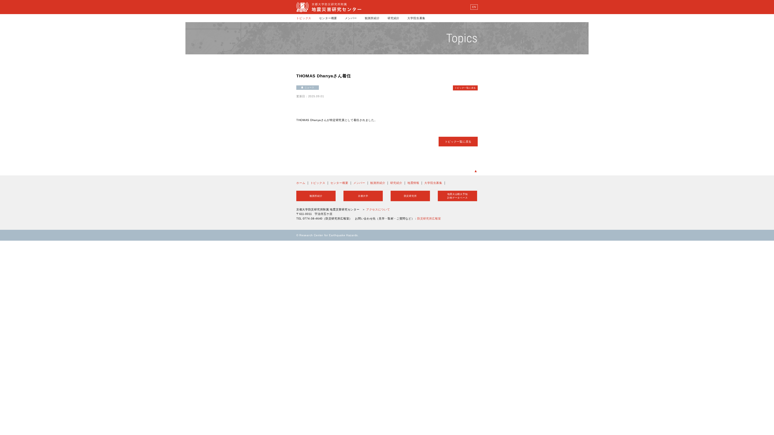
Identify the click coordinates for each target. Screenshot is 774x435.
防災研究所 (410, 196)
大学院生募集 (416, 18)
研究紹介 (393, 18)
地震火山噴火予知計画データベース (457, 196)
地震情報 (413, 182)
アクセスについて (378, 209)
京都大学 (363, 196)
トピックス (303, 18)
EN (474, 7)
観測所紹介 (372, 18)
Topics (462, 38)
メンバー (351, 18)
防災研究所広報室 (429, 218)
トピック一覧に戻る (465, 88)
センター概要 (328, 18)
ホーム (300, 182)
